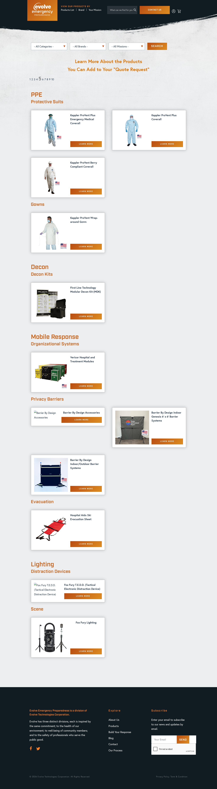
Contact (113, 744)
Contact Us (154, 10)
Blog (111, 738)
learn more (86, 144)
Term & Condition (178, 776)
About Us (113, 720)
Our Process (115, 750)
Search (157, 46)
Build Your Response (119, 732)
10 (52, 79)
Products (113, 726)
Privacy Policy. (163, 776)
